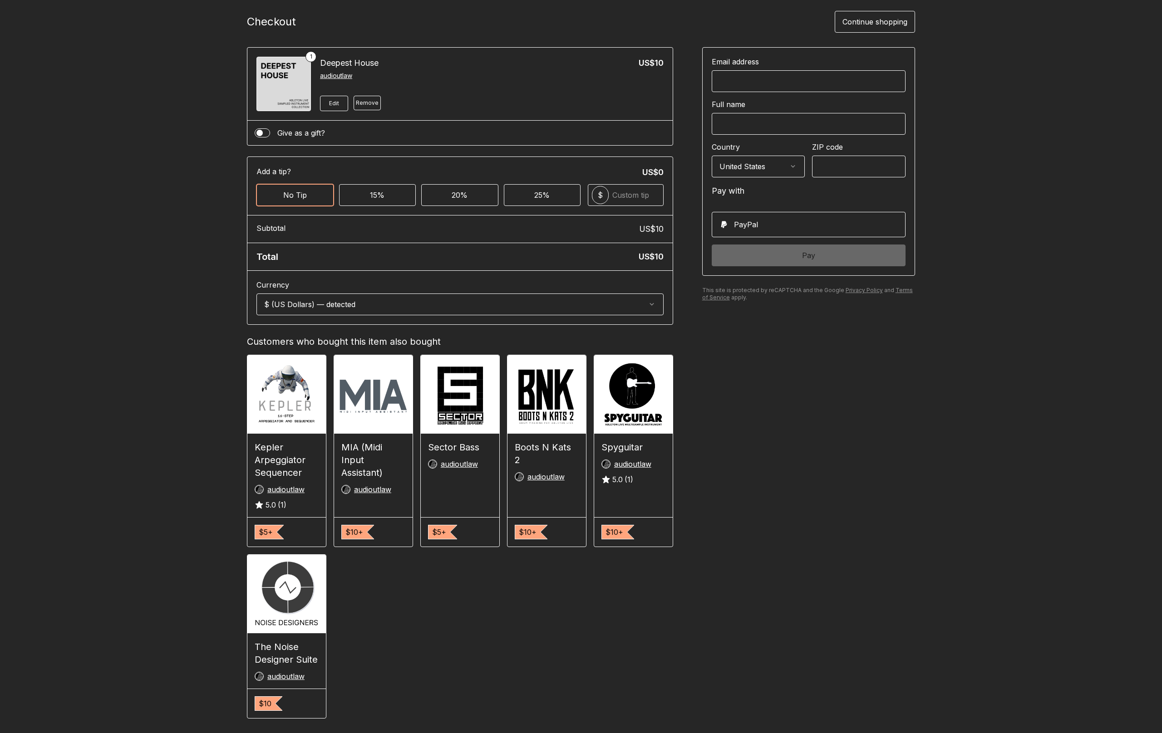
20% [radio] (460, 195)
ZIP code (827, 146)
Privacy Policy (864, 290)
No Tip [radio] (295, 195)
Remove (367, 102)
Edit (334, 103)
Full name (728, 104)
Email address (735, 61)
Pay (808, 255)
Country (726, 146)
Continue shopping (874, 21)
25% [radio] (542, 195)
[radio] (809, 224)
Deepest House (349, 63)
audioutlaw (336, 75)
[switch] (262, 132)
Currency (272, 284)
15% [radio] (377, 195)
